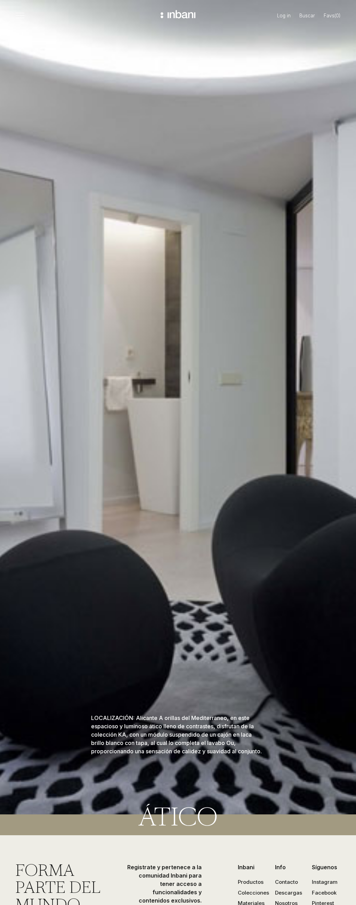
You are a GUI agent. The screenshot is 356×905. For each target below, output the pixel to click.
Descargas (288, 892)
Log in (284, 15)
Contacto (286, 882)
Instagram (325, 882)
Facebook (324, 892)
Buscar (307, 15)
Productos (251, 882)
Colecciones (253, 892)
